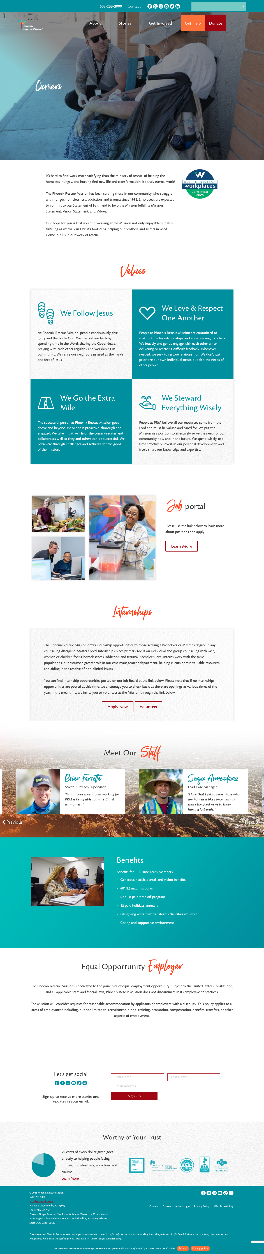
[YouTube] (166, 6)
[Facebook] (149, 6)
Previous (14, 822)
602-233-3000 (111, 6)
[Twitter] (155, 6)
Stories (125, 23)
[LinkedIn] (177, 6)
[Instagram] (161, 6)
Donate (215, 23)
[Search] (242, 5)
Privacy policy (200, 1248)
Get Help (193, 23)
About (95, 23)
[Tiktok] (172, 6)
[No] (259, 1248)
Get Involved (160, 23)
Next (249, 822)
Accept (183, 1248)
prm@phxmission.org (41, 1201)
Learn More (70, 1178)
